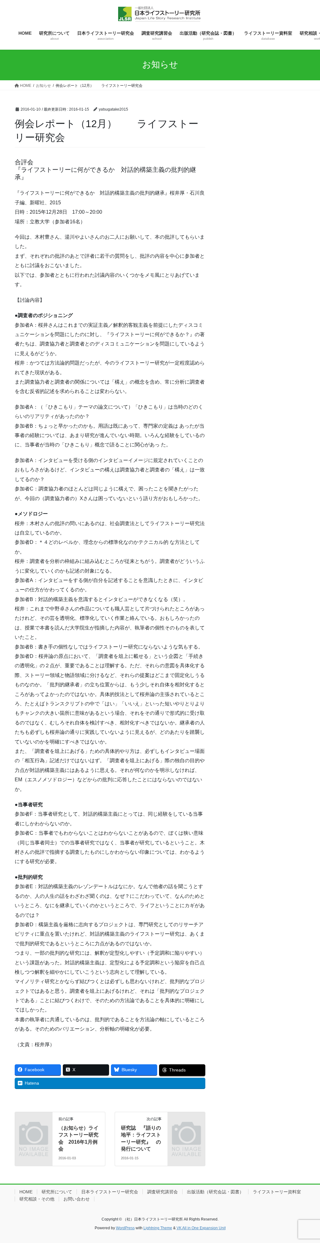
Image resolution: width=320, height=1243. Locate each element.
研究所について (57, 1191)
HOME (25, 1191)
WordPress (125, 1228)
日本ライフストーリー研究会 (109, 1191)
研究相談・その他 (36, 1198)
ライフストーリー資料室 (277, 1191)
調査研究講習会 (162, 1191)
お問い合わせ (76, 1198)
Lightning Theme (157, 1228)
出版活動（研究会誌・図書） (215, 1191)
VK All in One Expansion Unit (201, 1228)
